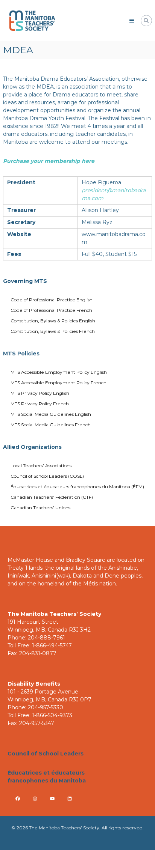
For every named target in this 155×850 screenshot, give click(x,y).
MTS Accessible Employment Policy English (59, 372)
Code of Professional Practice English (52, 299)
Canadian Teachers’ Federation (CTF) (52, 497)
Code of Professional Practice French (51, 310)
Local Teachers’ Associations (41, 465)
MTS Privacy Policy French (40, 403)
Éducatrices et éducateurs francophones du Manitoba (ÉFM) (77, 486)
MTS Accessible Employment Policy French (58, 382)
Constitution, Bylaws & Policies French (53, 331)
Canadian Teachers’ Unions (40, 507)
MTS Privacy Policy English (40, 393)
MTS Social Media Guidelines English (51, 414)
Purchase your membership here (48, 161)
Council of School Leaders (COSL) (47, 476)
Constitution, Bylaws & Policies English (53, 320)
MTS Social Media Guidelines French (51, 424)
